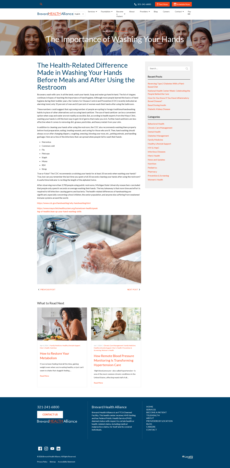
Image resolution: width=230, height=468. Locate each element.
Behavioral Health (156, 123)
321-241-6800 (48, 407)
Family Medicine (121, 31)
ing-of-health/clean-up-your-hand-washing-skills (59, 211)
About (150, 418)
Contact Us (50, 414)
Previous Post (47, 289)
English (77, 14)
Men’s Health (45, 348)
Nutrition (53, 348)
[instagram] (46, 448)
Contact (151, 429)
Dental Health (154, 131)
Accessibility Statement (66, 462)
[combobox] (79, 14)
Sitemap (53, 462)
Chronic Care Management (113, 346)
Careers (150, 426)
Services (151, 409)
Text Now (163, 4)
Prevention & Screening (158, 175)
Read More (44, 376)
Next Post (132, 289)
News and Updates (156, 159)
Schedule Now (183, 4)
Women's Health (108, 350)
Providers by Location (159, 421)
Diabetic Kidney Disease (159, 109)
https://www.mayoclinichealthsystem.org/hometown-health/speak (67, 208)
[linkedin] (58, 448)
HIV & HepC (153, 147)
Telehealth (153, 415)
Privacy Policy (42, 462)
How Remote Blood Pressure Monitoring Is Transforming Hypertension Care (114, 360)
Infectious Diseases (156, 151)
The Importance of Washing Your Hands (115, 39)
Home (149, 406)
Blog (149, 424)
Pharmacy (152, 171)
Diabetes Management (158, 135)
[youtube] (52, 448)
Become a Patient (156, 412)
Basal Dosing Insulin (157, 105)
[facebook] (40, 448)
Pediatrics (152, 167)
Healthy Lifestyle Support (71, 346)
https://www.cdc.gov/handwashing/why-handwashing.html (64, 203)
